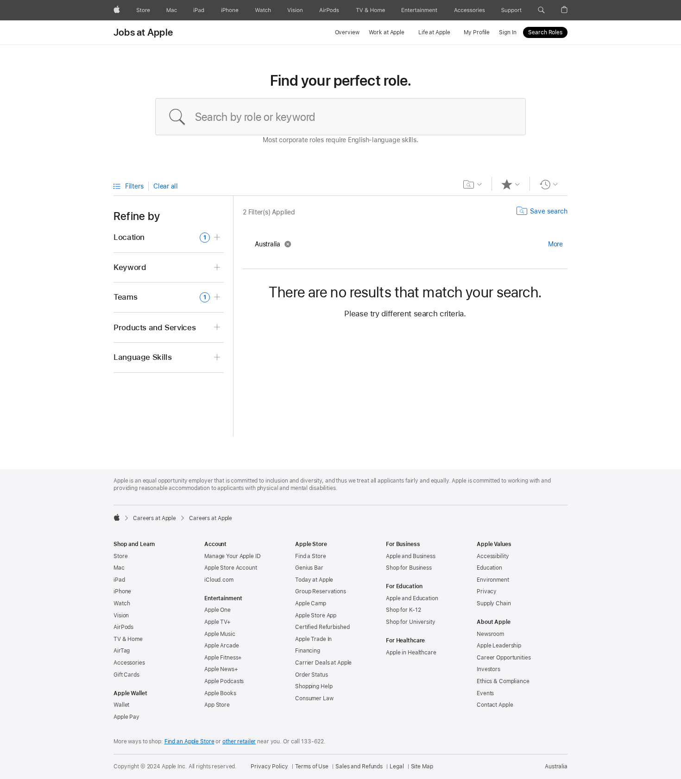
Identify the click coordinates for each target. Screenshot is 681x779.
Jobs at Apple (143, 32)
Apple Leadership (499, 645)
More (555, 244)
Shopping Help (313, 686)
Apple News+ (221, 669)
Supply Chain (494, 603)
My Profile (477, 32)
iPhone (122, 591)
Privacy (487, 591)
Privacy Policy (269, 766)
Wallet (121, 705)
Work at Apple (386, 32)
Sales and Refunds (359, 766)
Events (485, 693)
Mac (119, 568)
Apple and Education (412, 598)
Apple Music (219, 634)
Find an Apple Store (189, 741)
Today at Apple (314, 580)
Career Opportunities (504, 657)
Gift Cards (126, 675)
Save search (549, 211)
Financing (307, 650)
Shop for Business (409, 568)
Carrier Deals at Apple (323, 663)
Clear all (165, 186)
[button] (541, 10)
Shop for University (410, 622)
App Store (217, 705)
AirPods (123, 627)
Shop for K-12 (403, 610)
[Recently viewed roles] (548, 184)
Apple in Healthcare (411, 652)
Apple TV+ (217, 622)
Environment (493, 580)
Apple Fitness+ (223, 657)
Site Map (422, 766)
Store (120, 556)
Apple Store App (315, 615)
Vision (121, 615)
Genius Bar (309, 568)
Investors (488, 669)
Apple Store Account (230, 568)
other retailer (239, 741)
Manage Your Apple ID (232, 556)
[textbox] (340, 116)
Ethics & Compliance (503, 681)
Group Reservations (320, 591)
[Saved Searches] (472, 184)
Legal (397, 766)
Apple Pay (126, 717)
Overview (347, 32)
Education (489, 568)
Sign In (507, 32)
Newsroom (490, 634)
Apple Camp (310, 603)
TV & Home (128, 639)
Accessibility (493, 556)
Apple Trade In (313, 639)
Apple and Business (410, 556)
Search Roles (545, 32)
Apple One (217, 610)
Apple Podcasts (224, 681)
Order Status (311, 675)
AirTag (122, 650)
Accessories (129, 663)
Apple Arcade (221, 645)
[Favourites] (510, 184)
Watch (122, 603)
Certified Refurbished (322, 627)
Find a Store (310, 556)
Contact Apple (495, 705)
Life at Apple (434, 32)
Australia (556, 766)
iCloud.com (218, 580)
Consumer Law (314, 698)
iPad (119, 580)
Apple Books (220, 693)
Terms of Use (312, 766)
